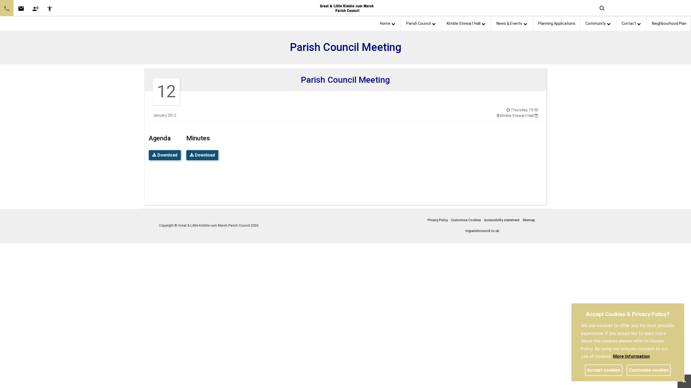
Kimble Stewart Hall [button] (463, 23)
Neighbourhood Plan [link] (669, 23)
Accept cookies (603, 370)
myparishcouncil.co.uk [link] (482, 231)
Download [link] (166, 155)
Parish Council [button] (418, 23)
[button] (602, 8)
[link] (21, 10)
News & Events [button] (509, 23)
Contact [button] (629, 23)
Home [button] (385, 23)
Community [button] (595, 23)
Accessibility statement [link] (502, 220)
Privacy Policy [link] (438, 220)
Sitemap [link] (529, 220)
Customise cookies (649, 370)
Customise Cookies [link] (466, 220)
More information (631, 356)
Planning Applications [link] (556, 23)
